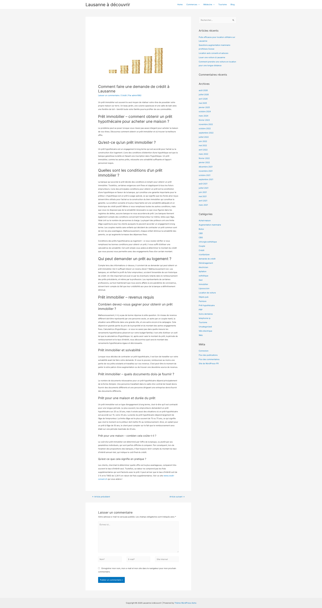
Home (180, 4)
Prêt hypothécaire (207, 305)
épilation (202, 271)
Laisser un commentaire (108, 95)
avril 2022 (203, 150)
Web (201, 335)
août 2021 (203, 183)
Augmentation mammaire (210, 225)
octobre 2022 (205, 128)
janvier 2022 (204, 162)
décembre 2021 (206, 166)
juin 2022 (203, 141)
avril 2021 (203, 200)
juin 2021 (203, 192)
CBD (201, 233)
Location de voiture (207, 292)
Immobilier (203, 284)
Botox (201, 229)
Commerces (191, 4)
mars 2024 (203, 116)
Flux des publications (208, 355)
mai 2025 (203, 103)
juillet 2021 (203, 188)
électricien (203, 267)
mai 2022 (203, 145)
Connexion (203, 351)
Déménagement (206, 263)
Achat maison (205, 220)
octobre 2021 (204, 175)
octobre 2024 (205, 111)
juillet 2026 (204, 94)
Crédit (124, 95)
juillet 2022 (204, 137)
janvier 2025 (204, 107)
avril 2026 (203, 99)
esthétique (203, 276)
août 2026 (203, 90)
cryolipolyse (204, 254)
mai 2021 (203, 196)
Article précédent (101, 496)
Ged (200, 280)
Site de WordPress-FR (209, 363)
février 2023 (204, 120)
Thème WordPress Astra (185, 603)
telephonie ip (204, 318)
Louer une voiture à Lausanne (212, 57)
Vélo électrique (205, 331)
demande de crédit (207, 259)
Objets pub (203, 297)
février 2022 (204, 158)
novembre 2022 (206, 124)
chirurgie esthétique (208, 242)
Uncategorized (205, 326)
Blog (233, 4)
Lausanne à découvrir (108, 4)
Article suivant (177, 496)
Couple (202, 246)
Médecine (207, 4)
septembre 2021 (206, 179)
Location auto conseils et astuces (213, 53)
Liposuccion (204, 288)
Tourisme (222, 4)
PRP (201, 309)
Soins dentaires (206, 314)
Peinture (202, 301)
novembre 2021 (206, 171)
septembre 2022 (206, 133)
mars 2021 (203, 205)
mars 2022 (203, 154)
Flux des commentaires (209, 359)
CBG (201, 237)
